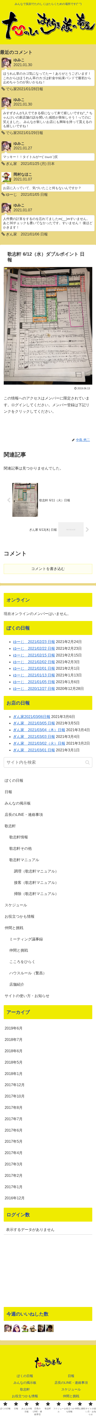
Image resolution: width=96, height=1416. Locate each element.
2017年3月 (14, 1164)
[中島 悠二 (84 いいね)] (41, 1328)
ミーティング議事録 (26, 939)
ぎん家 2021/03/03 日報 (34, 737)
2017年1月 (14, 1187)
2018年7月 (14, 1040)
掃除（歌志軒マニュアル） (36, 894)
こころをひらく (22, 962)
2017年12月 (15, 1085)
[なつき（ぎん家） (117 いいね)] (16, 1328)
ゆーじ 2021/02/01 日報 (34, 668)
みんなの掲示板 (18, 803)
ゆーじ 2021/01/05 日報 (34, 682)
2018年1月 (14, 1074)
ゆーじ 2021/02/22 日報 (34, 648)
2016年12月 (15, 1198)
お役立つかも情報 (19, 916)
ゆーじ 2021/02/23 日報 (34, 642)
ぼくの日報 (14, 780)
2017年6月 (14, 1130)
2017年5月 (14, 1141)
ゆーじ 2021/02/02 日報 (34, 662)
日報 (8, 792)
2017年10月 (15, 1096)
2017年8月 (14, 1108)
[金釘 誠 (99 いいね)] (33, 1328)
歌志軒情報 (18, 837)
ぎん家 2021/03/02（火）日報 (39, 743)
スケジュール (16, 905)
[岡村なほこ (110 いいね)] (24, 1328)
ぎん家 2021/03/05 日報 (34, 723)
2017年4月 (14, 1153)
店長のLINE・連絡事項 (24, 815)
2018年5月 (14, 1062)
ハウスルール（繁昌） (28, 973)
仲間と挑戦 (14, 928)
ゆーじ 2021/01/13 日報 (34, 675)
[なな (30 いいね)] (50, 1328)
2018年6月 (14, 1051)
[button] (87, 762)
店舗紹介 (16, 984)
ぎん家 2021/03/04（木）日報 (39, 730)
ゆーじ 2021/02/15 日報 (34, 655)
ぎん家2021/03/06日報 (31, 717)
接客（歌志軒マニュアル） (36, 883)
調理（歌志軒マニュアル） (36, 871)
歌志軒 (10, 826)
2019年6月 (14, 1028)
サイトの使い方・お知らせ (27, 996)
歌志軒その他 (20, 848)
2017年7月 (14, 1119)
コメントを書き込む (48, 569)
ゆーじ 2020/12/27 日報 (34, 689)
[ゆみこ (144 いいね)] (8, 1328)
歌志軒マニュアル (24, 860)
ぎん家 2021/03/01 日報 (34, 750)
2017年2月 (14, 1176)
